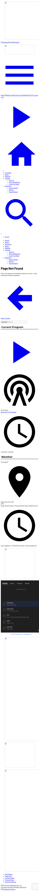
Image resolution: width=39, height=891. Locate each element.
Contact (7, 178)
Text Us (11, 180)
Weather (7, 176)
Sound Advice (13, 192)
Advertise (8, 186)
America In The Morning (8, 412)
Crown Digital (13, 188)
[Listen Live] (19, 351)
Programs (8, 173)
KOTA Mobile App (14, 182)
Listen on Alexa (14, 184)
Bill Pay (11, 190)
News (7, 175)
